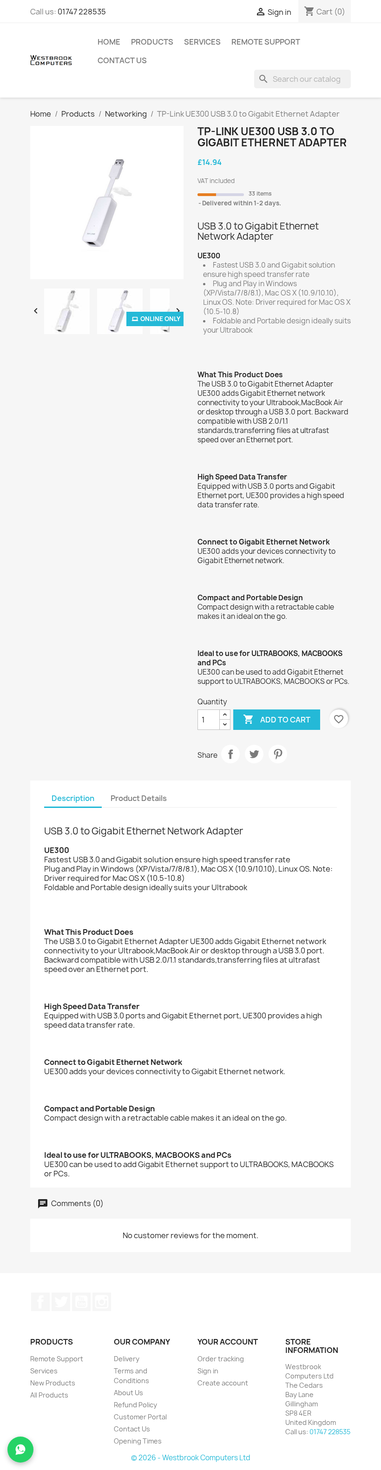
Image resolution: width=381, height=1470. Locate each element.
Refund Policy (135, 1404)
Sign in (207, 1370)
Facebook (40, 1302)
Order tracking (220, 1358)
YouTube (81, 1302)
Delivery (126, 1358)
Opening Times (138, 1441)
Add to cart (276, 719)
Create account (222, 1382)
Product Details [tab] (139, 798)
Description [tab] (73, 798)
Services (202, 42)
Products (152, 42)
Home (109, 42)
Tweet (254, 754)
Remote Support (265, 42)
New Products (52, 1382)
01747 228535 (82, 12)
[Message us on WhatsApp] (20, 1450)
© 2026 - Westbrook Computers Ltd (190, 1458)
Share (230, 754)
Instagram (101, 1302)
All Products (49, 1395)
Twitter (61, 1302)
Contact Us (122, 60)
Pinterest (278, 754)
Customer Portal (140, 1416)
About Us (128, 1392)
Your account (227, 1342)
